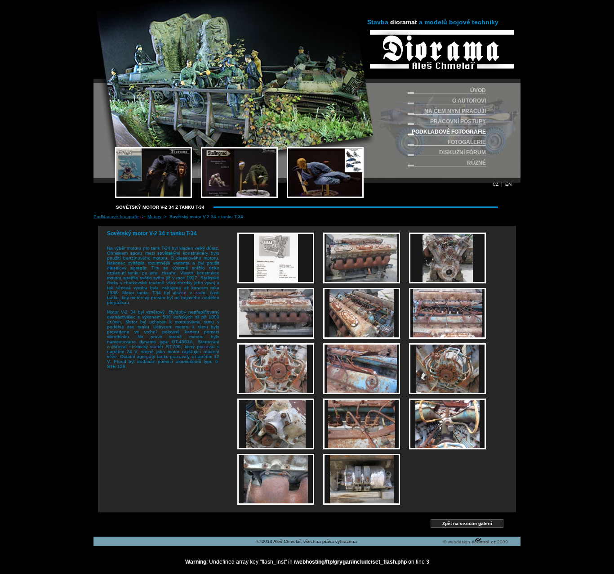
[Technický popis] (275, 258)
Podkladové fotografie (116, 216)
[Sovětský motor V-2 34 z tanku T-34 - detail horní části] (361, 368)
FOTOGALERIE (467, 142)
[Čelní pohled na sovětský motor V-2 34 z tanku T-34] (447, 258)
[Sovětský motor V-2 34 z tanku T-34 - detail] (275, 368)
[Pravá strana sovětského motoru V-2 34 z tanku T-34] (275, 313)
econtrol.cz (484, 541)
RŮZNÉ (476, 163)
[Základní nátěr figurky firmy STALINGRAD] (239, 172)
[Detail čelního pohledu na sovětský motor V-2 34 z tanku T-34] (447, 424)
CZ (495, 184)
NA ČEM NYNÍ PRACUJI (455, 111)
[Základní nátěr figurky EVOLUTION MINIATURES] (325, 172)
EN (508, 184)
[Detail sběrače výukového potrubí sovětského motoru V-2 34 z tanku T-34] (275, 479)
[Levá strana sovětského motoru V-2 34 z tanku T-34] (361, 258)
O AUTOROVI (469, 101)
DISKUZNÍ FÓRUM (462, 152)
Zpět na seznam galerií (467, 523)
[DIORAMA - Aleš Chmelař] (442, 49)
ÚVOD (478, 90)
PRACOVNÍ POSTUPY (458, 121)
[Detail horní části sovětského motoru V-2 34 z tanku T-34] (447, 313)
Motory (154, 216)
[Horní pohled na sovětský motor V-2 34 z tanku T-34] (361, 313)
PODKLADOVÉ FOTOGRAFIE (449, 132)
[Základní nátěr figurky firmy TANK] (153, 172)
